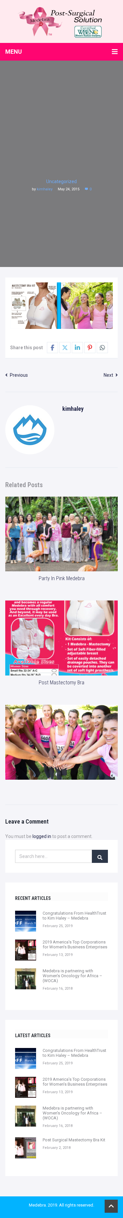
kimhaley (44, 189)
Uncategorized (61, 181)
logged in (41, 836)
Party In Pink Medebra (62, 578)
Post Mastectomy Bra (61, 682)
